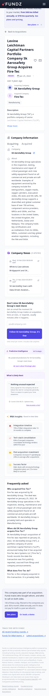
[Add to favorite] (35, 60)
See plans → (33, 24)
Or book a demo (27, 614)
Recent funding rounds (10, 686)
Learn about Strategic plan (25, 366)
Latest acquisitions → (36, 635)
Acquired (27, 143)
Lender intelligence (9, 689)
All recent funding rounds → (15, 631)
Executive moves (40, 689)
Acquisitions (6, 692)
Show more (12, 126)
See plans (11, 614)
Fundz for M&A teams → (13, 635)
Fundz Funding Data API (29, 679)
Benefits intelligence (25, 689)
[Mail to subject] (40, 60)
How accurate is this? (33, 405)
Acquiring (12, 143)
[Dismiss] (41, 24)
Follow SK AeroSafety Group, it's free (24, 333)
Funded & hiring (27, 686)
